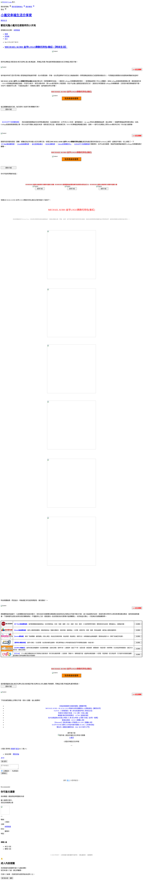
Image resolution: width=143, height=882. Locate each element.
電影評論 (16, 754)
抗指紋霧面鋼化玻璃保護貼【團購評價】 (73, 706)
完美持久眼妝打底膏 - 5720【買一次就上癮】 (73, 713)
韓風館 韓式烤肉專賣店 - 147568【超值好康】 (73, 715)
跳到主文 (4, 20)
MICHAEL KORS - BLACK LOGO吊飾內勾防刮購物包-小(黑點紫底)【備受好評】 (73, 708)
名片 (6, 39)
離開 (11, 878)
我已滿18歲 (5, 878)
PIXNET (57, 855)
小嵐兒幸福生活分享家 (16, 15)
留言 (17, 749)
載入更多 (4, 761)
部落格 (7, 36)
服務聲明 (90, 855)
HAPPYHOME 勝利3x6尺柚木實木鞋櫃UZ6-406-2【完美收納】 (73, 725)
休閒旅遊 (17, 30)
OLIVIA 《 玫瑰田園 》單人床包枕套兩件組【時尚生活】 (73, 711)
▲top (2, 757)
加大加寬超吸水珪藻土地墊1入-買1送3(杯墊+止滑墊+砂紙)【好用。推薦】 (73, 718)
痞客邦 (13, 749)
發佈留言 (4, 773)
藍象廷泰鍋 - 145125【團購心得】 (73, 720)
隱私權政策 (82, 855)
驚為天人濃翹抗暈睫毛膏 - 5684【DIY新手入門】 (73, 727)
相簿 (6, 34)
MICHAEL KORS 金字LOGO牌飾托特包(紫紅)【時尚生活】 (36, 47)
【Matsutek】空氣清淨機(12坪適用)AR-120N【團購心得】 (73, 722)
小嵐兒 (71, 737)
